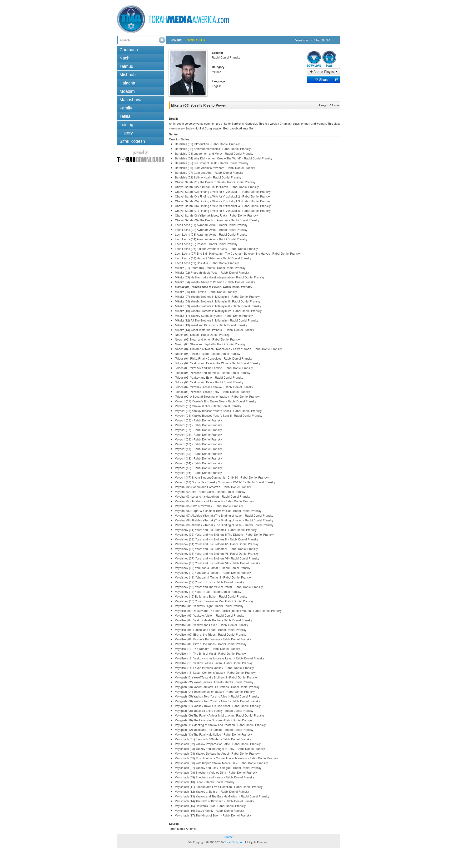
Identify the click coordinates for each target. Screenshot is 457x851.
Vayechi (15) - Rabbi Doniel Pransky (198, 468)
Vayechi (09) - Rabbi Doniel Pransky (198, 439)
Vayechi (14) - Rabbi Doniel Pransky (198, 463)
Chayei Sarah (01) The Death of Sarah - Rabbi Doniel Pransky (215, 182)
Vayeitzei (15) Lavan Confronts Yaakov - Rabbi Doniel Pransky (215, 672)
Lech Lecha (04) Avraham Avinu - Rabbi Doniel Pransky (211, 239)
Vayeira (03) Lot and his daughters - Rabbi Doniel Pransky (212, 496)
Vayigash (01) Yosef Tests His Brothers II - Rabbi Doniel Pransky (216, 677)
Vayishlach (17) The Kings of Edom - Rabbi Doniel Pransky (213, 815)
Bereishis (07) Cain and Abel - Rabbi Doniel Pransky (209, 172)
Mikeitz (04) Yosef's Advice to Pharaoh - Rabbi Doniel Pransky (215, 282)
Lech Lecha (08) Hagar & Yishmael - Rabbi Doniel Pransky (213, 258)
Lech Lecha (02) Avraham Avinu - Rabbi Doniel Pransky (211, 230)
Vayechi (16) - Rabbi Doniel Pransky (198, 472)
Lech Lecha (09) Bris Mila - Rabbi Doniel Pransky (207, 263)
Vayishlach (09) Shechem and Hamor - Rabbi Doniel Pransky (214, 777)
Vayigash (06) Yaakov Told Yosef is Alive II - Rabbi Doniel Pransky (217, 701)
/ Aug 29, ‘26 (312, 40)
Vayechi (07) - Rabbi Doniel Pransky (198, 430)
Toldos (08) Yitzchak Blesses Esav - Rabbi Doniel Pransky (212, 392)
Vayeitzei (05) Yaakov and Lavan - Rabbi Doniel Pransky (211, 625)
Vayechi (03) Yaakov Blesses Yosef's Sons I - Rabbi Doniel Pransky (218, 411)
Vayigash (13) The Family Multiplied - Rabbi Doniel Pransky (213, 734)
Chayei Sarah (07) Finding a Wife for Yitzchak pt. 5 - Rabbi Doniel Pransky (223, 210)
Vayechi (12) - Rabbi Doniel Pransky (198, 453)
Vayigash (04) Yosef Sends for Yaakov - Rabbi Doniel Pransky (215, 691)
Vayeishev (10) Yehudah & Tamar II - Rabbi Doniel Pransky (213, 572)
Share (323, 79)
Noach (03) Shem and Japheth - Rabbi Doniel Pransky (210, 344)
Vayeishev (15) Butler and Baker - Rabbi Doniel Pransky (211, 596)
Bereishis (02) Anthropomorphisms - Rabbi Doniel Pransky (213, 149)
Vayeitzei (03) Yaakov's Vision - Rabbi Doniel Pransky (209, 615)
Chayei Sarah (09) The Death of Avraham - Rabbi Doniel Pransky (217, 220)
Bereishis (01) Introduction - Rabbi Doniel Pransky (207, 144)
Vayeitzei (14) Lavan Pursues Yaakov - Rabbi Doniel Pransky (214, 668)
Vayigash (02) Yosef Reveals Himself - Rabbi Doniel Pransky (214, 682)
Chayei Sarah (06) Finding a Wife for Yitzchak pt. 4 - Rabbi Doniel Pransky (223, 206)
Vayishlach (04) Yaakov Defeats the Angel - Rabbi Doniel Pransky (217, 753)
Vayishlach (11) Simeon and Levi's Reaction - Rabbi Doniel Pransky (219, 787)
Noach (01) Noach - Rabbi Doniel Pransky (202, 334)
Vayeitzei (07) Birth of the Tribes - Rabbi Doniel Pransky (210, 634)
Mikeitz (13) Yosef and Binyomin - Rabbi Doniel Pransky (211, 325)
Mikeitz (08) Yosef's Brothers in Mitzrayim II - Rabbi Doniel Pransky (217, 301)
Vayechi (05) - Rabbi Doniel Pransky (198, 420)
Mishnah (127, 74)
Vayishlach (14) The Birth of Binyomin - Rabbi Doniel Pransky (214, 801)
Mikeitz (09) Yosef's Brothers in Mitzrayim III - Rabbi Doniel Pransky (218, 306)
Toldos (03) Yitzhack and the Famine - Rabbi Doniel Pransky (214, 368)
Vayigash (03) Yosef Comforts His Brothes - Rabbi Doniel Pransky (217, 687)
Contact (228, 837)
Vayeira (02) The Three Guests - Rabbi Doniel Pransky (210, 492)
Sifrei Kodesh (132, 141)
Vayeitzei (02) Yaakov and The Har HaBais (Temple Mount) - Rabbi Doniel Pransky (228, 611)
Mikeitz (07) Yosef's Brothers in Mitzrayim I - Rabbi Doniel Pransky (217, 296)
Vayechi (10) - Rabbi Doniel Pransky (198, 444)
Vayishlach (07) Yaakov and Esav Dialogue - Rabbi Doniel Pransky (218, 768)
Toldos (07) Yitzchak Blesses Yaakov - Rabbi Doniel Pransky (214, 387)
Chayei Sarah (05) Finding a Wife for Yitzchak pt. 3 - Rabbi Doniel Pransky (223, 201)
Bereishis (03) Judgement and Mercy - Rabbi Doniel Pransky (214, 153)
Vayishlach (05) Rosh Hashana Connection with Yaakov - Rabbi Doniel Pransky (226, 758)
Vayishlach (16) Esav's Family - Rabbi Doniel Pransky (209, 810)
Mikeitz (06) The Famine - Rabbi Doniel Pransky (206, 292)
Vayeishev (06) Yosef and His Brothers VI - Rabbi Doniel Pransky (216, 553)
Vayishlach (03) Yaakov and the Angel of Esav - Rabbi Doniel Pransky (220, 749)
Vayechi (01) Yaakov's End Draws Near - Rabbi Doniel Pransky (215, 401)
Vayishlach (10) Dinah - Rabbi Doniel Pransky (204, 782)
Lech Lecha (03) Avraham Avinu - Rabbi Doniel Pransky (211, 234)
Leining (126, 124)
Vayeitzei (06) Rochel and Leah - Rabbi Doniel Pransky (210, 630)
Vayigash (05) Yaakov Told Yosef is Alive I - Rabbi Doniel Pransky (217, 696)
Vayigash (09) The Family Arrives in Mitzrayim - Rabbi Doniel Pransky (219, 715)
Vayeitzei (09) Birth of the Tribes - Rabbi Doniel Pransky (210, 644)
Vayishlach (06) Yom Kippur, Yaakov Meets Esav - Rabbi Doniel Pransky (221, 763)
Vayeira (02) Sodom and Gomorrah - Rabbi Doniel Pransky (213, 487)
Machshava (130, 99)
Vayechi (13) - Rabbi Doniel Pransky (198, 458)
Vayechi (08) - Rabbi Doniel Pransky (198, 434)
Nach (124, 58)
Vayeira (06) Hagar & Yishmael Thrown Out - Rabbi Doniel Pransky (218, 511)
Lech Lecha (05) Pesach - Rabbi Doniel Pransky (206, 244)
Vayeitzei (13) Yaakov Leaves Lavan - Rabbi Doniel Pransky (214, 663)
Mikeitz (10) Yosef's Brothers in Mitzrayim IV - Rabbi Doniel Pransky (218, 311)
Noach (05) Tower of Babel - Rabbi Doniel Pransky (207, 353)
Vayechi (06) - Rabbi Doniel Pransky (198, 425)
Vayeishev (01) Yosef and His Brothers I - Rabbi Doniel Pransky (216, 530)
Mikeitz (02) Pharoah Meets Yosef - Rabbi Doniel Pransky (212, 272)
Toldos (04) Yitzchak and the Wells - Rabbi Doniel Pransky (212, 373)
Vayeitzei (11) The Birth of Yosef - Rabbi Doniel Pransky (211, 653)
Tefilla (124, 116)
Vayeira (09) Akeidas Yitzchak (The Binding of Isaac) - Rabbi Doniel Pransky (224, 525)
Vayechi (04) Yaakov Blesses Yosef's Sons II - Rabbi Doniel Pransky (218, 415)
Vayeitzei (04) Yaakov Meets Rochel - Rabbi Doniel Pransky (213, 620)
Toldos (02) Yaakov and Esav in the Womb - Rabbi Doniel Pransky (217, 363)
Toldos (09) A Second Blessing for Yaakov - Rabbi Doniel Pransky (217, 396)
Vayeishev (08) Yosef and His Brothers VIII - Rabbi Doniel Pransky (217, 563)
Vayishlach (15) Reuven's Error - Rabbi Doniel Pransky (210, 806)
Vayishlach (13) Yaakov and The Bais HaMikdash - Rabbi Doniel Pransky (222, 796)
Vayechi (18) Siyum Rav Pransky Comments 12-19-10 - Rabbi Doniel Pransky (225, 482)
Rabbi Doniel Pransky (226, 57)
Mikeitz (216, 71)
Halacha (127, 83)
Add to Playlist (324, 71)
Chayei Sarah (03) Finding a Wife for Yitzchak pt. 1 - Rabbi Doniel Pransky (223, 191)
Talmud (126, 66)
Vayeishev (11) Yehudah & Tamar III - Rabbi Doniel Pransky (213, 577)
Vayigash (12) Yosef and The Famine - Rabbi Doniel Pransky (214, 729)
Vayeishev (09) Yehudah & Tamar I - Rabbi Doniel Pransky (212, 568)
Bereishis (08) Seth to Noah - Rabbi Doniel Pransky (208, 177)
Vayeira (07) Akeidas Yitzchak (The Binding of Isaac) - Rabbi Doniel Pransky (224, 515)
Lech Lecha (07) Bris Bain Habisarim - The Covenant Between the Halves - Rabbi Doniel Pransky (238, 253)
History (126, 133)
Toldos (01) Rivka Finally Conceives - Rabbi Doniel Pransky (213, 358)
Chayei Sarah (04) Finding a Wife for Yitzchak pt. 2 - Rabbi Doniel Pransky (223, 196)
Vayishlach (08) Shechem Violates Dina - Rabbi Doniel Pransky (216, 772)
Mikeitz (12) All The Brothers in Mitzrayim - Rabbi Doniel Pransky (216, 320)
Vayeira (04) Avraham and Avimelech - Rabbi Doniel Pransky (214, 501)
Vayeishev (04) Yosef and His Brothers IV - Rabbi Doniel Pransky (216, 544)
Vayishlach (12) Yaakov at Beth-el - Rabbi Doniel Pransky (212, 791)
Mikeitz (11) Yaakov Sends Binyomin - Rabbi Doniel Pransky (214, 315)
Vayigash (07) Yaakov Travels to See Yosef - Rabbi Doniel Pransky (218, 706)
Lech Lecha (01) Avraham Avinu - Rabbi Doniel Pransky (211, 225)
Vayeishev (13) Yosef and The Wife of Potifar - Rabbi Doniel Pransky (219, 587)
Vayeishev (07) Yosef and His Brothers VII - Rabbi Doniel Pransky (217, 558)
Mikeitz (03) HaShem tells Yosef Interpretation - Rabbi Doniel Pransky (219, 277)
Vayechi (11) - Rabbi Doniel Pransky (198, 449)
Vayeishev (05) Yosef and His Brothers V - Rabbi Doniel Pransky (216, 549)
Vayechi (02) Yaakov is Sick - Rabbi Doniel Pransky (208, 406)
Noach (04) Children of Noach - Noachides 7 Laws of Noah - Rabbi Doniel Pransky (228, 349)
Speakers (177, 40)
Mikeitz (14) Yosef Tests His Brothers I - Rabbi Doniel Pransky (214, 330)
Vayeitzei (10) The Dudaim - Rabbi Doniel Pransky (207, 649)
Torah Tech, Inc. (234, 842)
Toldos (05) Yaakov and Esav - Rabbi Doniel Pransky (209, 377)
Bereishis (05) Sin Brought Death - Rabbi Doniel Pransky (211, 163)
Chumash (128, 49)
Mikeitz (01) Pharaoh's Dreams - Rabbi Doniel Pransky (210, 268)
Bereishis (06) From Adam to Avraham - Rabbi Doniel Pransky (215, 168)
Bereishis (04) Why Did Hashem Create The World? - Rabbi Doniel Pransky (223, 158)
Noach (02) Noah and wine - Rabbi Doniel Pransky (208, 339)
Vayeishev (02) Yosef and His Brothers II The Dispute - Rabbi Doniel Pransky (224, 534)
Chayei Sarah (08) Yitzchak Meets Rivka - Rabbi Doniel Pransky (216, 215)
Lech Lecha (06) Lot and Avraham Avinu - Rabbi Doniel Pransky (216, 249)
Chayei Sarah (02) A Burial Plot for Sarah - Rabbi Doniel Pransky (217, 187)
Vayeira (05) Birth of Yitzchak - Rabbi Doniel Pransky (209, 506)
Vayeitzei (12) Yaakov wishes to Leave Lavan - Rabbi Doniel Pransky (219, 658)
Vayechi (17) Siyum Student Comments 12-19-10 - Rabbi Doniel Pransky (222, 477)
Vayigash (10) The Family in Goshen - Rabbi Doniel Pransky (214, 720)
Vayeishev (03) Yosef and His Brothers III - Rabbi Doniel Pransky (216, 539)
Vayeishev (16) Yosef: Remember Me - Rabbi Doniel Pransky (214, 601)
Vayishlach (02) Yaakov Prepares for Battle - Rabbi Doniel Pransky (218, 744)
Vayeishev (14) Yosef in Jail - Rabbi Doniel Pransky (208, 591)
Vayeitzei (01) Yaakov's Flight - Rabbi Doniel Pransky (209, 606)
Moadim (127, 91)
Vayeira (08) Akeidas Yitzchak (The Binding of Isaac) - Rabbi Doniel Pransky (224, 520)
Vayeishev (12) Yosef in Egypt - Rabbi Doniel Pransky (209, 582)
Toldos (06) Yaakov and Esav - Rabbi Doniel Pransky (209, 382)
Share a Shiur (196, 40)
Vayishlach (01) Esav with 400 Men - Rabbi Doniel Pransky (213, 739)
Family (125, 108)
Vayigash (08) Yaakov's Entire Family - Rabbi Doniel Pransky (214, 710)
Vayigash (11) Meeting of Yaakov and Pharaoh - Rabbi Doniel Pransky (220, 725)
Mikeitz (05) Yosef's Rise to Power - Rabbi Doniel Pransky (213, 287)
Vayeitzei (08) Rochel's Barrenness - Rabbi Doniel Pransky (213, 639)
